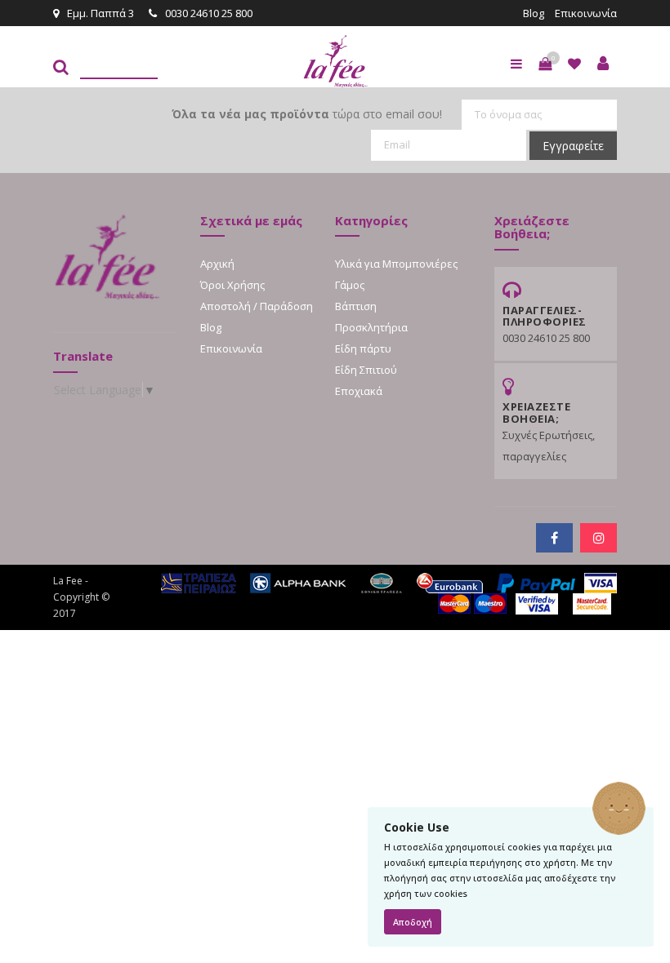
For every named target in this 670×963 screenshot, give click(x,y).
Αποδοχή (412, 922)
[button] (545, 63)
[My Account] (603, 63)
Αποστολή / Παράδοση (256, 306)
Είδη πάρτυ (363, 348)
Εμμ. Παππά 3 (100, 13)
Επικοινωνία (586, 13)
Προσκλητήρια (371, 327)
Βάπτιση (356, 306)
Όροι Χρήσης (232, 284)
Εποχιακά (358, 391)
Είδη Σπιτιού (366, 369)
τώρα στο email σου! (307, 114)
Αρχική (217, 263)
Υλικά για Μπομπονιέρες (396, 263)
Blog (533, 13)
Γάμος (349, 284)
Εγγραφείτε (573, 145)
